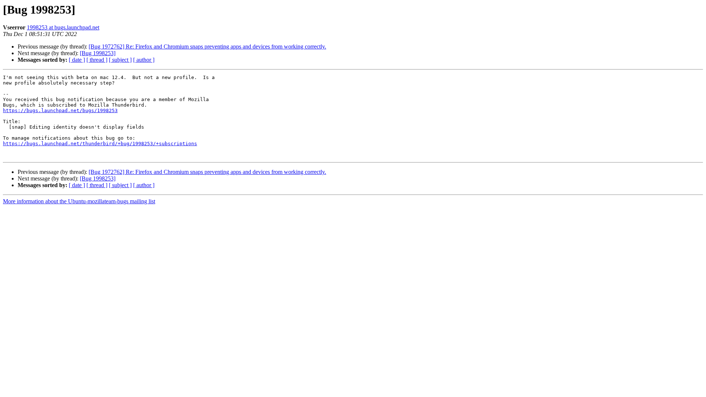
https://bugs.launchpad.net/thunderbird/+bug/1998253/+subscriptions (100, 143)
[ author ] (143, 60)
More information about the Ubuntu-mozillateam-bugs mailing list (79, 201)
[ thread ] (96, 60)
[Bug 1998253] (97, 53)
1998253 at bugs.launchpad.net (63, 27)
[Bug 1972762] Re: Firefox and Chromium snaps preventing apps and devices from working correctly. (207, 46)
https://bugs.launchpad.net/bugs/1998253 (60, 110)
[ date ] (77, 60)
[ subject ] (120, 60)
